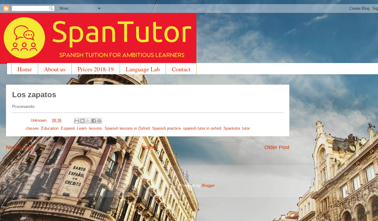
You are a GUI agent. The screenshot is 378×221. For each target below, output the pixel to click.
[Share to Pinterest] (99, 121)
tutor (246, 128)
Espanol (68, 128)
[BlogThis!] (82, 121)
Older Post (276, 147)
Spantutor (232, 128)
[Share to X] (88, 121)
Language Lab (143, 69)
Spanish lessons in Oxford (127, 128)
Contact (181, 69)
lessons (95, 128)
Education (49, 128)
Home (24, 69)
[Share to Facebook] (94, 121)
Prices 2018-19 (96, 69)
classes (32, 128)
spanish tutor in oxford (202, 128)
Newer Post (19, 147)
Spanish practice (166, 128)
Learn (82, 128)
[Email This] (77, 121)
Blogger (208, 185)
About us (55, 69)
